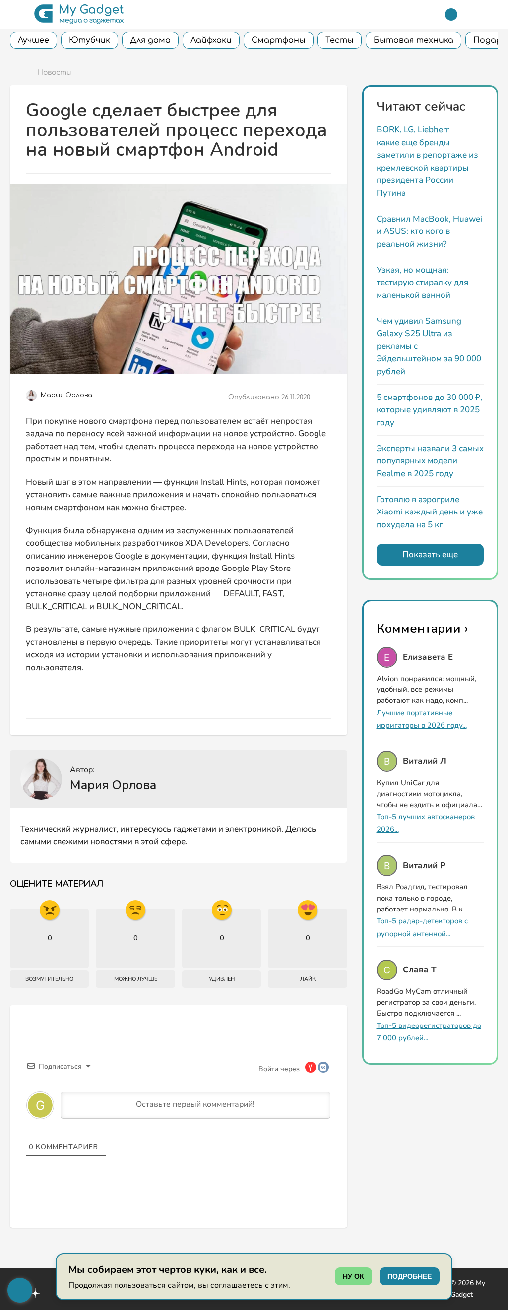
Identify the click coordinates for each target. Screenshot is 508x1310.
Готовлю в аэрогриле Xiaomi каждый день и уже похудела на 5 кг (430, 512)
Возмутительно (49, 979)
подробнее (409, 1276)
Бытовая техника (413, 40)
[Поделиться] (324, 397)
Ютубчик (89, 40)
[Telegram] (451, 14)
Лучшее (33, 40)
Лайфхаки (211, 40)
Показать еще (430, 554)
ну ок (353, 1276)
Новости (54, 72)
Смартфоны (279, 40)
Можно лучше (135, 979)
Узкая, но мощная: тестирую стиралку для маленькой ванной (422, 282)
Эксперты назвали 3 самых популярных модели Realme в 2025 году (430, 461)
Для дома (150, 40)
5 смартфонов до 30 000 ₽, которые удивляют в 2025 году (429, 410)
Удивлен (222, 979)
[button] (16, 14)
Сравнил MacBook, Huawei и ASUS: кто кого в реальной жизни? (429, 231)
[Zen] (35, 1294)
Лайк (308, 979)
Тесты (339, 40)
